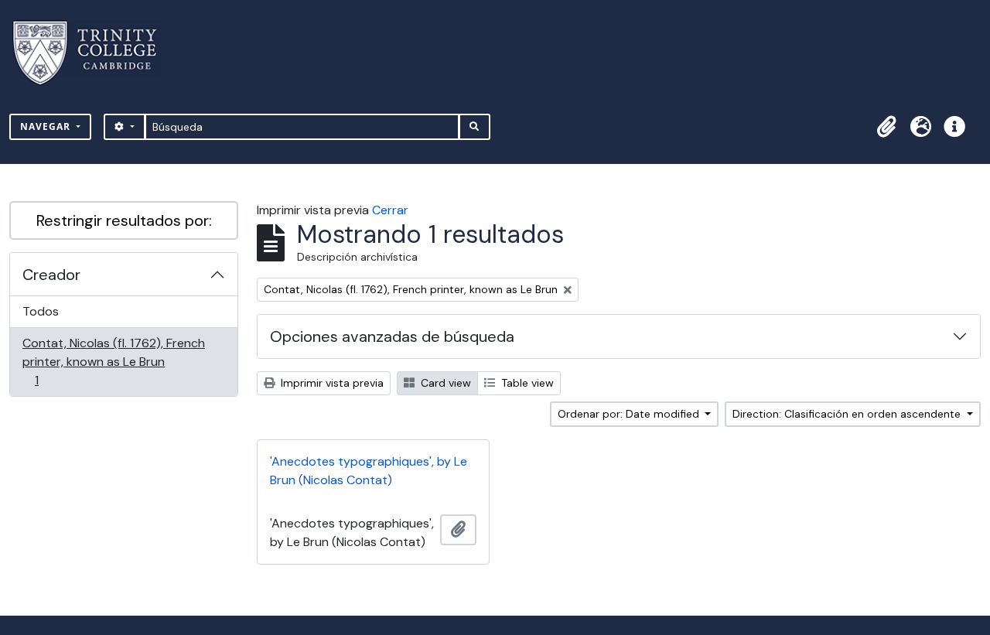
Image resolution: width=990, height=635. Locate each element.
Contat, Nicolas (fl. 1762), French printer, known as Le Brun (113, 361)
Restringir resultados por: (124, 220)
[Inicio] (94, 53)
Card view (444, 383)
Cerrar (390, 210)
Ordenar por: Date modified (630, 414)
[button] (886, 127)
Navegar (46, 126)
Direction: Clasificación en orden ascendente (848, 414)
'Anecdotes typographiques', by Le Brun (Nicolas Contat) (368, 470)
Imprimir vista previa (331, 383)
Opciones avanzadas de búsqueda (392, 336)
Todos (40, 311)
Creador (51, 275)
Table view (526, 383)
